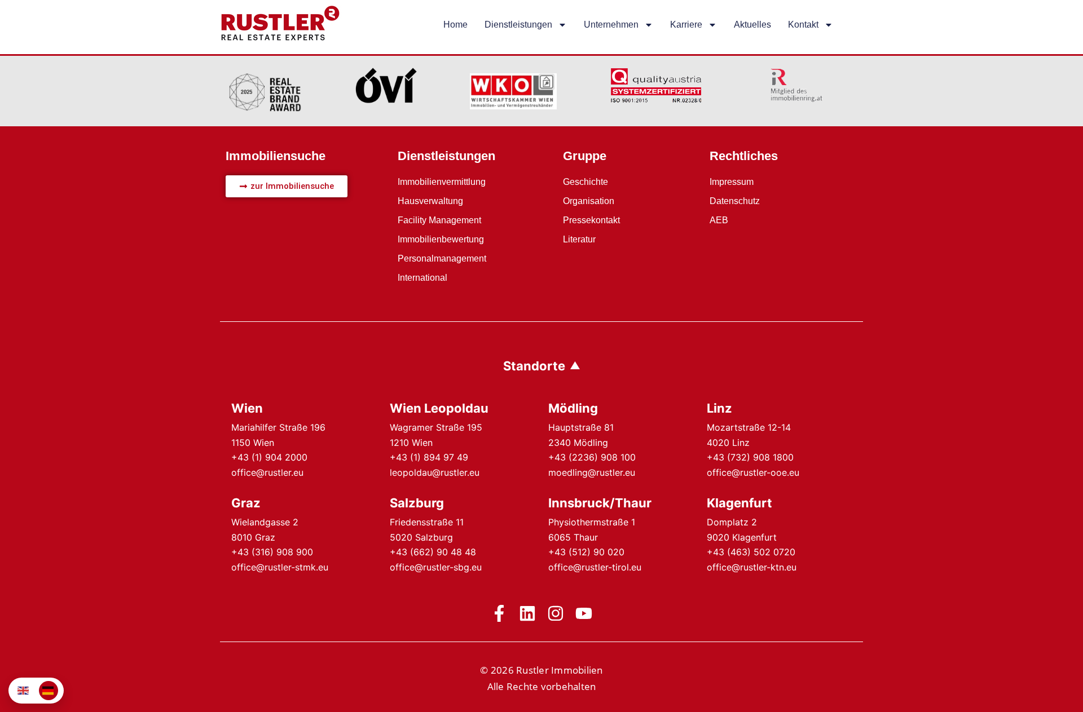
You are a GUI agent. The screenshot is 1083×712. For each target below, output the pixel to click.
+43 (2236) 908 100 (592, 457)
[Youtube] (583, 613)
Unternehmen (611, 24)
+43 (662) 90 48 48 (433, 552)
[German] (48, 690)
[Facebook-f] (499, 613)
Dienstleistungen (518, 24)
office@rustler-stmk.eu (279, 567)
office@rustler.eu (267, 472)
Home (455, 24)
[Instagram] (555, 613)
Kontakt (803, 24)
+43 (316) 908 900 (272, 552)
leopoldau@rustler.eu (434, 472)
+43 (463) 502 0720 (751, 552)
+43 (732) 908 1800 (750, 457)
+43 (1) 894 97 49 (429, 457)
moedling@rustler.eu (591, 472)
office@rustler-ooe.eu (753, 472)
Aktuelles (752, 24)
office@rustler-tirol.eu (594, 567)
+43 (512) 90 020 (586, 552)
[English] (23, 690)
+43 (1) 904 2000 (269, 457)
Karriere (686, 24)
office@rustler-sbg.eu (436, 567)
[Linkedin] (527, 613)
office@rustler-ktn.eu (751, 567)
